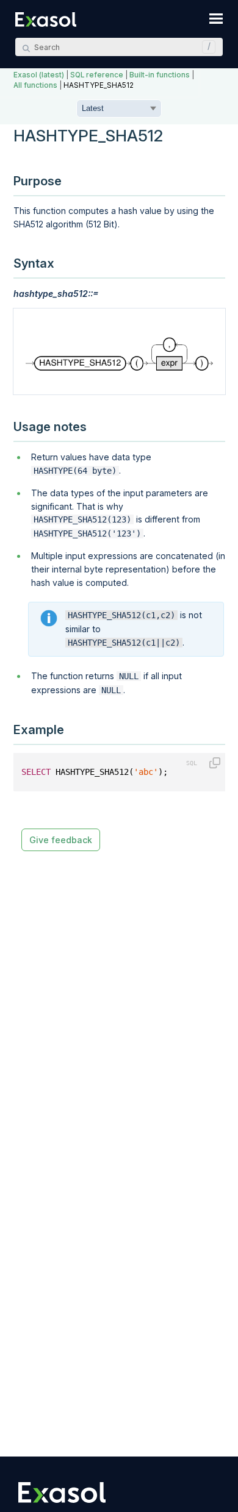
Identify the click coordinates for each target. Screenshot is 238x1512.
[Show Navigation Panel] (216, 18)
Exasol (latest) (38, 75)
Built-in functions (159, 75)
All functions (35, 85)
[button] (206, 47)
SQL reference (96, 75)
